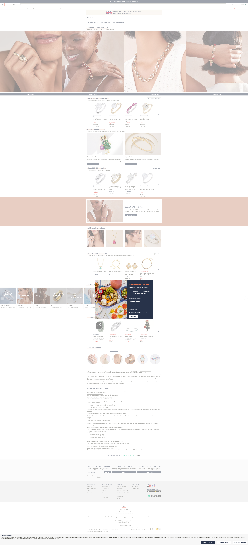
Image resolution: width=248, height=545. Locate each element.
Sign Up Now (134, 316)
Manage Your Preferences (240, 542)
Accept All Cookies (208, 542)
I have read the (138, 312)
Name (130, 307)
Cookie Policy (56, 538)
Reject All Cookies (224, 542)
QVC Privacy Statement (142, 312)
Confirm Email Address (134, 301)
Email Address (132, 296)
